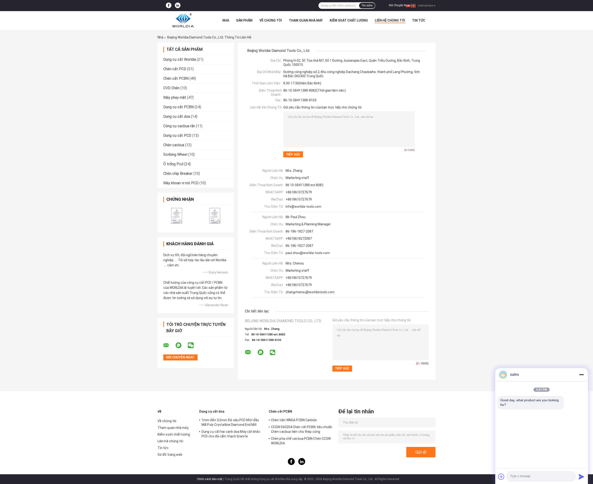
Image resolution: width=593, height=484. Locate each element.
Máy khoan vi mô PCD (181, 183)
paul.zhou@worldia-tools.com (308, 253)
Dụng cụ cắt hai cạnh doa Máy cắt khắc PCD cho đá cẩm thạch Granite (231, 434)
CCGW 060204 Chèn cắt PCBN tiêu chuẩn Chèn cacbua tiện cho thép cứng (301, 429)
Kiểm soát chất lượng (349, 20)
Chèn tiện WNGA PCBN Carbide (294, 420)
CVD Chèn (171, 88)
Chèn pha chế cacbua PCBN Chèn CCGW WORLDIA (301, 441)
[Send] (581, 476)
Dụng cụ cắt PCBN (178, 107)
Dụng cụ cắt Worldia (179, 59)
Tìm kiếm (367, 5)
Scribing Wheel (175, 154)
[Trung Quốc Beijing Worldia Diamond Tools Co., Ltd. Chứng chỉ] (177, 215)
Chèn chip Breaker (177, 173)
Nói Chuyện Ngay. (400, 5)
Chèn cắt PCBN (176, 78)
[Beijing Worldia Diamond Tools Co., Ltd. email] (169, 345)
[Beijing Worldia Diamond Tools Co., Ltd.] (183, 20)
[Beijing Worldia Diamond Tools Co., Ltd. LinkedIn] (177, 6)
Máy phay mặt (174, 97)
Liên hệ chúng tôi (390, 20)
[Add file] (501, 476)
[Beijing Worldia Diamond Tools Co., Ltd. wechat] (193, 345)
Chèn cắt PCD (174, 69)
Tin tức (418, 20)
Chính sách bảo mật (209, 479)
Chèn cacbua (173, 145)
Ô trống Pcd (173, 164)
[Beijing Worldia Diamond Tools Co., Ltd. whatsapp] (181, 345)
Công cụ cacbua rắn (179, 126)
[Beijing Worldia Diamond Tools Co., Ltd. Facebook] (168, 6)
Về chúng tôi (270, 20)
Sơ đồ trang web (170, 454)
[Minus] (581, 374)
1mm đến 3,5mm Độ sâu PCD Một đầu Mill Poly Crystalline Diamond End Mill (230, 422)
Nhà (225, 20)
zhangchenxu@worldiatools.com (310, 292)
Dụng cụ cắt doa (176, 116)
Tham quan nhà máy (306, 20)
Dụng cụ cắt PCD (177, 135)
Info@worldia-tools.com (303, 206)
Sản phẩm (244, 20)
